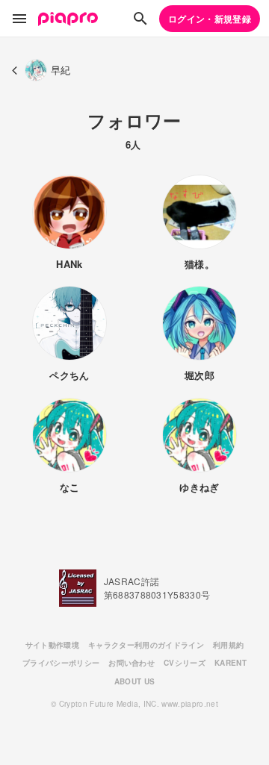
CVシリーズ (184, 663)
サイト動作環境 (52, 645)
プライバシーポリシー (60, 663)
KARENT (230, 663)
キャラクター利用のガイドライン (146, 645)
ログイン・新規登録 (209, 18)
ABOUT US (134, 681)
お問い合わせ (131, 663)
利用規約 (228, 645)
